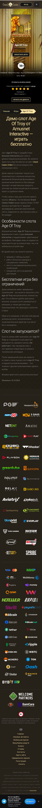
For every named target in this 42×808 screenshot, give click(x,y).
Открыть (30, 801)
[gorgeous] (28, 89)
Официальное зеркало (21, 758)
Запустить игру (21, 54)
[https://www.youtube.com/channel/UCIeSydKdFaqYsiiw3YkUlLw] (21, 729)
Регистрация (21, 761)
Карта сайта (21, 755)
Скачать (21, 764)
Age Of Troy (28, 111)
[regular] (20, 89)
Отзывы (21, 749)
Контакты (21, 752)
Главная (6, 111)
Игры (16, 111)
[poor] (16, 89)
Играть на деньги (21, 100)
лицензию (33, 790)
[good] (24, 89)
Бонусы (21, 746)
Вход (26, 4)
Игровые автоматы (21, 737)
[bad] (13, 89)
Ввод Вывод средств (21, 743)
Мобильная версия (20, 740)
